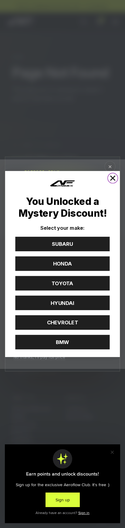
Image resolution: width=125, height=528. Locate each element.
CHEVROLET (62, 322)
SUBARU (62, 244)
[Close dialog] (113, 178)
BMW (62, 342)
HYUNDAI (62, 303)
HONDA (62, 264)
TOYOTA (62, 283)
